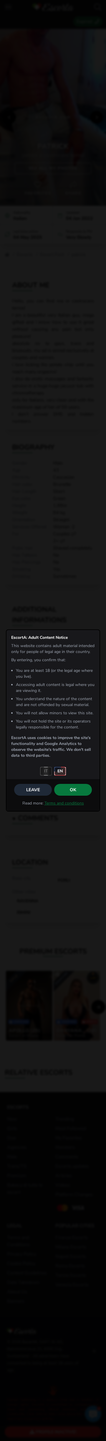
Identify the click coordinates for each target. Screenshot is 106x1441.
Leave (33, 790)
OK (73, 790)
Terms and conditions (64, 803)
